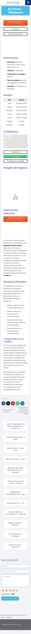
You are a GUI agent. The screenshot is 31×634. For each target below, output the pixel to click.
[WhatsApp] (18, 403)
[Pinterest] (13, 403)
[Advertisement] (15, 45)
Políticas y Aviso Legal (13, 624)
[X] (8, 403)
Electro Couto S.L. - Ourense (8, 411)
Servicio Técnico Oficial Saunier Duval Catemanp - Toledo (22, 411)
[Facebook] (3, 403)
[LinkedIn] (22, 403)
